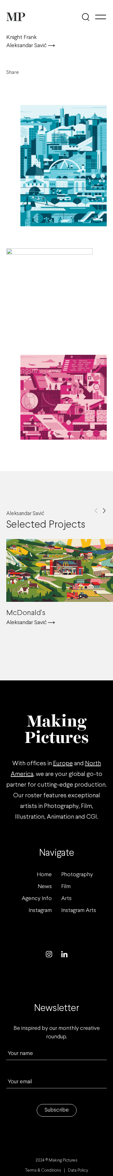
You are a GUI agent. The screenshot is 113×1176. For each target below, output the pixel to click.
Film (66, 886)
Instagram (40, 910)
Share (12, 72)
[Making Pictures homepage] (15, 17)
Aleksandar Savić (27, 45)
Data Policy (78, 1170)
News (45, 886)
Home (44, 874)
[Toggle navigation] (100, 17)
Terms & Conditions (43, 1170)
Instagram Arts (78, 910)
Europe (63, 764)
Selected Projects (45, 520)
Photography (77, 874)
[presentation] (96, 510)
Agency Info (37, 898)
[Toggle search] (85, 17)
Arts (66, 898)
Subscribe (57, 1110)
